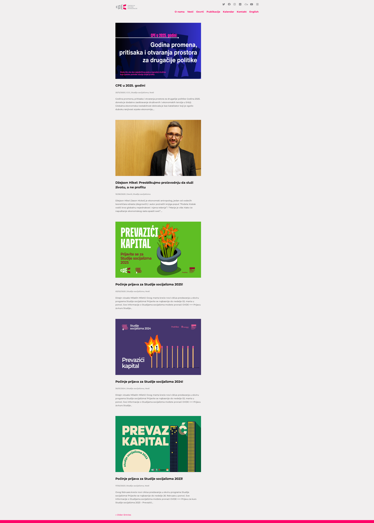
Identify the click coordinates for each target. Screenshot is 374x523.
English (254, 12)
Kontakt (242, 12)
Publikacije (213, 12)
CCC (128, 92)
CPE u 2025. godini (130, 85)
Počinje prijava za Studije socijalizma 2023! (149, 479)
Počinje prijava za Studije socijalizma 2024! (149, 381)
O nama (180, 12)
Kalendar (228, 12)
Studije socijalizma (140, 92)
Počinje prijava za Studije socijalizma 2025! (149, 284)
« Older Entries (123, 515)
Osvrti (200, 12)
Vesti (190, 12)
